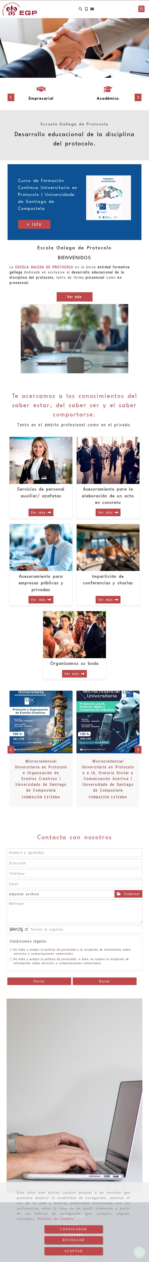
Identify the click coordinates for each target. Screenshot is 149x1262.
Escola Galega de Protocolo (74, 248)
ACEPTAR (73, 1251)
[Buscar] (80, 9)
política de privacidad (60, 949)
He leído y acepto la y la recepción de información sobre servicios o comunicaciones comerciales (72, 951)
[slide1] (72, 75)
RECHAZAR (73, 1240)
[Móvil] (86, 9)
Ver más (39, 512)
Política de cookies (56, 1219)
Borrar (104, 981)
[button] (141, 9)
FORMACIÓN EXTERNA (41, 797)
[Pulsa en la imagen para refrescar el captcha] (16, 929)
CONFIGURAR (73, 1229)
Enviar (39, 981)
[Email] (92, 9)
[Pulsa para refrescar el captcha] (26, 929)
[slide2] (76, 75)
